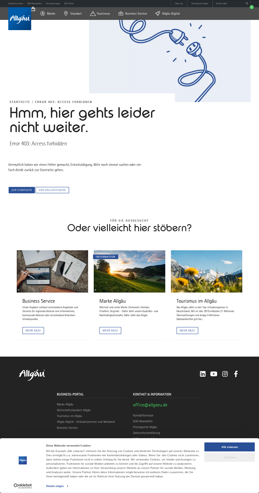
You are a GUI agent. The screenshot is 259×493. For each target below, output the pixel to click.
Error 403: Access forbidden (63, 102)
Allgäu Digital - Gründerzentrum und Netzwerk (86, 421)
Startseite (20, 102)
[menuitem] (48, 13)
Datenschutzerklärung (146, 433)
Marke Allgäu (65, 404)
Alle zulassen (229, 446)
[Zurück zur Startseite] (19, 18)
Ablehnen (230, 457)
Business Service (67, 427)
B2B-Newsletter (143, 421)
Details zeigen (55, 486)
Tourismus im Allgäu (69, 416)
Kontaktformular (143, 415)
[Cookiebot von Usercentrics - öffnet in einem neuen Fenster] (22, 486)
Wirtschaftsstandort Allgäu (74, 410)
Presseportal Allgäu (145, 427)
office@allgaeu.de (150, 404)
